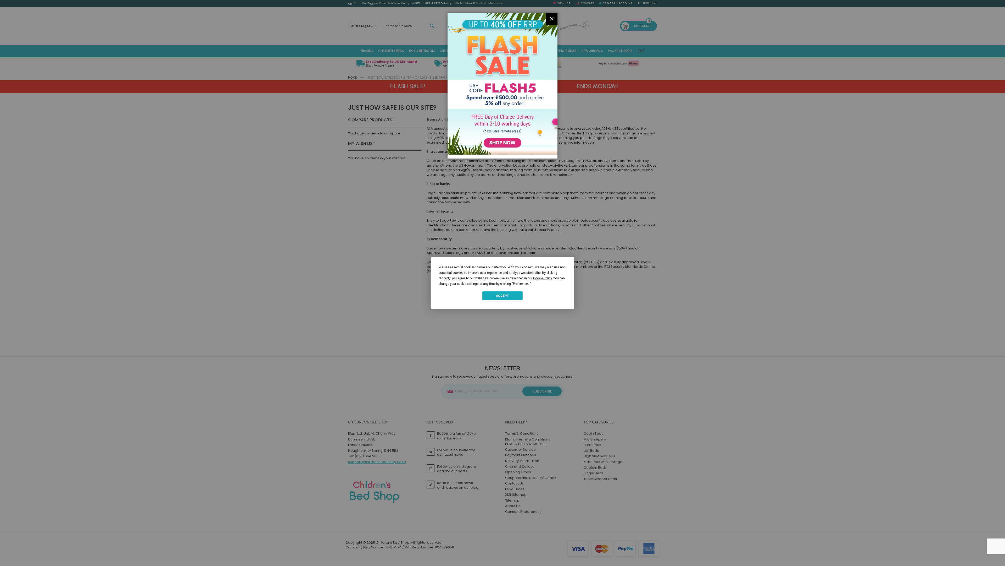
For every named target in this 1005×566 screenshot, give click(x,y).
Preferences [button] (521, 284)
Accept (502, 295)
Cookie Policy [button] (542, 278)
